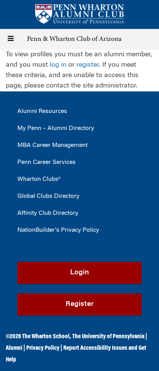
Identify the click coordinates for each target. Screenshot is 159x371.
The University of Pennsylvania (108, 337)
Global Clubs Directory (48, 196)
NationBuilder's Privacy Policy (58, 230)
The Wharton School (45, 337)
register (87, 65)
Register (80, 304)
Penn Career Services (46, 162)
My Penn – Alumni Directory (55, 128)
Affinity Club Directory (47, 213)
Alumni (14, 348)
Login (79, 272)
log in (58, 65)
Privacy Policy (42, 348)
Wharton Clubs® (39, 179)
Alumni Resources (42, 111)
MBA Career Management (52, 145)
